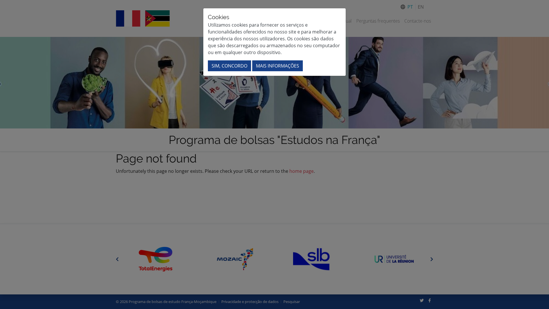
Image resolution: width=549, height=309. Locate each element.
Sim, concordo (229, 66)
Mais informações (277, 66)
